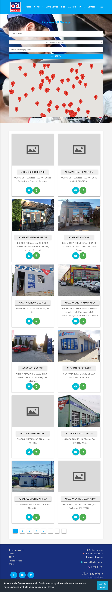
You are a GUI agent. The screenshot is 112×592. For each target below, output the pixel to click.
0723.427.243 (97, 567)
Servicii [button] (37, 7)
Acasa (28, 7)
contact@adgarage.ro (93, 562)
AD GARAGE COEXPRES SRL (79, 368)
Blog (63, 7)
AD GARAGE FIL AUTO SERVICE (32, 303)
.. (50, 531)
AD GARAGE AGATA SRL (79, 237)
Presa (82, 7)
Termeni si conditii (16, 550)
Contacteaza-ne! (95, 550)
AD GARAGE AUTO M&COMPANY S (80, 499)
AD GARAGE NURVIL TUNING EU (79, 433)
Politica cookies (15, 561)
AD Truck (72, 7)
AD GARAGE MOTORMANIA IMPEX (80, 303)
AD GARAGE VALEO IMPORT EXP (33, 237)
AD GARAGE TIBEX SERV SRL (32, 433)
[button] (16, 109)
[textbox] (57, 33)
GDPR (11, 564)
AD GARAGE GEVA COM (32, 368)
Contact (91, 7)
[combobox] (56, 34)
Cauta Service (52, 7)
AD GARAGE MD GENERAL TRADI (33, 499)
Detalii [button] (51, 587)
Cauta (57, 56)
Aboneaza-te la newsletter (92, 575)
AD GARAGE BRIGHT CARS (33, 172)
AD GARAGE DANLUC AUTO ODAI (79, 172)
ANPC (11, 557)
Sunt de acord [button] (102, 585)
